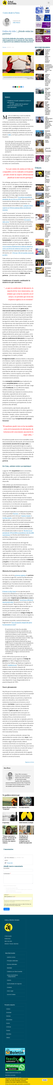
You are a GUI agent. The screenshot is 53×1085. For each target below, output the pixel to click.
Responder (10, 863)
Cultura (8, 1009)
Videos (8, 1037)
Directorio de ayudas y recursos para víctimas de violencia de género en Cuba (47, 177)
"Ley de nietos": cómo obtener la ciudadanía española (48, 243)
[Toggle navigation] (49, 2)
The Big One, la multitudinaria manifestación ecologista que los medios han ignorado (25, 839)
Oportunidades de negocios (14, 983)
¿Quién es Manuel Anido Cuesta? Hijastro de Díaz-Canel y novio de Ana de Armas (47, 80)
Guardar (6, 909)
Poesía (8, 1030)
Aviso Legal (10, 991)
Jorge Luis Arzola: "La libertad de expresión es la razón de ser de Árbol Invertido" (47, 94)
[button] (41, 6)
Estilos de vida (9, 31)
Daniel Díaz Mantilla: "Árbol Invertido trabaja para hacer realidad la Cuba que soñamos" (48, 108)
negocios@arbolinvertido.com (13, 1077)
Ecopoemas (5, 822)
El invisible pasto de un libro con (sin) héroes (47, 158)
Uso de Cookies (11, 994)
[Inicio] (9, 2)
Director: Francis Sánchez (11, 943)
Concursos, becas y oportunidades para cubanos (48, 262)
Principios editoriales (12, 960)
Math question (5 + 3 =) (9, 896)
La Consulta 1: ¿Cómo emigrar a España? (47, 187)
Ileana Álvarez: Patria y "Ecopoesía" (9, 808)
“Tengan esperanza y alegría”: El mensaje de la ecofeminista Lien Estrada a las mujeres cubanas (9, 839)
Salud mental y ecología (26, 822)
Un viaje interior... (24, 807)
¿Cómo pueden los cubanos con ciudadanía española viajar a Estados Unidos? (48, 206)
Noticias (8, 1016)
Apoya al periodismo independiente (12, 975)
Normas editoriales (12, 964)
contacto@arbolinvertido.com (13, 1072)
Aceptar (45, 1080)
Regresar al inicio (29, 762)
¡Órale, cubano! (47, 141)
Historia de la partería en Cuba (15, 105)
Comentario (7, 873)
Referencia (7, 938)
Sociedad (8, 1012)
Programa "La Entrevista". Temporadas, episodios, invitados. (48, 134)
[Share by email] (19, 87)
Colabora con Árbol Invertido (14, 971)
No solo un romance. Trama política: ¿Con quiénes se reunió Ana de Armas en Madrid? (47, 56)
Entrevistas (9, 1019)
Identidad (9, 968)
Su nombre (6, 868)
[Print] (23, 87)
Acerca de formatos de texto (10, 885)
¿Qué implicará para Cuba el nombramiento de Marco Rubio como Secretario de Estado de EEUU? (48, 122)
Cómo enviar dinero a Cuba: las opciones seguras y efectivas (47, 253)
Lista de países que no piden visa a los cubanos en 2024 (47, 218)
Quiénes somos (11, 957)
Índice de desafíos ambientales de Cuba (48, 195)
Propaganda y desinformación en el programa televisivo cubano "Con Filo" (49, 68)
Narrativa (8, 1034)
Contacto (9, 987)
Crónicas (8, 1027)
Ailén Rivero (16, 23)
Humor (8, 1023)
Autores (9, 980)
